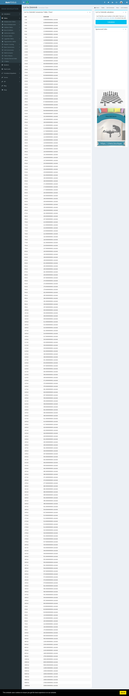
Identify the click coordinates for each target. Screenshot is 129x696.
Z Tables (6, 61)
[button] (24, 2)
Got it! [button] (123, 692)
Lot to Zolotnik (124, 7)
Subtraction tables (9, 33)
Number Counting (9, 44)
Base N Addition (8, 30)
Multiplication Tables (10, 22)
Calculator (111, 22)
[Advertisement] (111, 60)
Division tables (8, 36)
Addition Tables (8, 27)
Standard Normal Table (10, 58)
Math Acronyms (8, 53)
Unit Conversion (110, 7)
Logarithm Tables (9, 39)
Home (97, 7)
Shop (5, 90)
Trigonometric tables (10, 41)
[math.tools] (27, 2)
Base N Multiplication (10, 24)
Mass (117, 7)
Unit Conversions (9, 50)
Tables (102, 7)
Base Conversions (9, 47)
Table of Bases (8, 56)
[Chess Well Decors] (111, 118)
